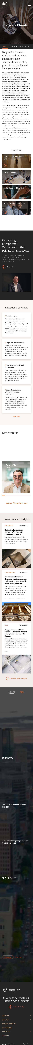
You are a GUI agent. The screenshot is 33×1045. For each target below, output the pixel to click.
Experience (13, 46)
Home (16, 21)
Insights (27, 46)
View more (16, 416)
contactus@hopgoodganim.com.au (16, 841)
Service (5, 46)
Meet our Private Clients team (16, 503)
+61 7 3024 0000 (10, 843)
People (21, 46)
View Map (18, 957)
